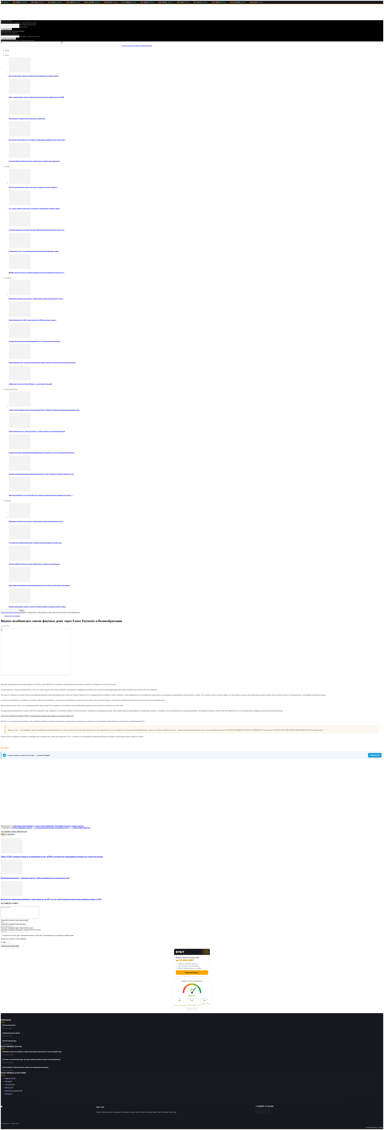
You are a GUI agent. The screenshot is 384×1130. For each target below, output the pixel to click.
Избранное (8, 500)
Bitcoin (7, 55)
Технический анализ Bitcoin (11, 1033)
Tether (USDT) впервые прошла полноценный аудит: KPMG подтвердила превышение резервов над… (44, 410)
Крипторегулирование (11, 389)
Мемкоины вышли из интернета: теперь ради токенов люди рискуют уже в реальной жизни (32, 1051)
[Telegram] (11, 817)
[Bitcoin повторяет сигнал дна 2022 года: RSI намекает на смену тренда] (20, 72)
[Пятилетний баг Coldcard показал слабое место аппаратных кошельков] (20, 157)
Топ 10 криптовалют (9, 1025)
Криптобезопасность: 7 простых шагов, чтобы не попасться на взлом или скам (37, 431)
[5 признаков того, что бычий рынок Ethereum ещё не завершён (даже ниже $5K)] (20, 247)
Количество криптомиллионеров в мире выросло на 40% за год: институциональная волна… (42, 453)
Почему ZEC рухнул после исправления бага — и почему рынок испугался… (35, 341)
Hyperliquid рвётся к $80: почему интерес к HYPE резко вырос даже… (33, 320)
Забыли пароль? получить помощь (12, 31)
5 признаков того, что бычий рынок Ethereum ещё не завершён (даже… (34, 251)
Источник (5, 748)
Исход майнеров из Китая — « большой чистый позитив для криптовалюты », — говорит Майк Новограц (51, 828)
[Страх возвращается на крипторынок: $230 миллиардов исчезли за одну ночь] (20, 226)
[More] (18, 816)
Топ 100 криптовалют (9, 1041)
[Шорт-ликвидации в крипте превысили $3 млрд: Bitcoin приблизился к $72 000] (20, 93)
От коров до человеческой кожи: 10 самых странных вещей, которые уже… (35, 543)
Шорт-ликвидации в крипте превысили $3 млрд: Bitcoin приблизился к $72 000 (36, 97)
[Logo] (31, 46)
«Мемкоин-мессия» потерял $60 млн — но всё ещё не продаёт (30, 384)
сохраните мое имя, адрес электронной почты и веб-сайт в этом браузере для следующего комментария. (38, 935)
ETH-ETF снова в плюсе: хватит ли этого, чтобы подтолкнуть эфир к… (33, 187)
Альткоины (8, 278)
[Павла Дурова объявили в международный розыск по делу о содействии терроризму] (20, 581)
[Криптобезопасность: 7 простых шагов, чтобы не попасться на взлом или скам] (20, 427)
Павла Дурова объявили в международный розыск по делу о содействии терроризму (39, 585)
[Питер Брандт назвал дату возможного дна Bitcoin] (20, 114)
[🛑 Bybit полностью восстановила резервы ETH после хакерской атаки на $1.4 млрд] (20, 268)
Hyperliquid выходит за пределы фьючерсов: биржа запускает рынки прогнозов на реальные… (42, 362)
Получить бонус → (192, 972)
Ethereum (7, 166)
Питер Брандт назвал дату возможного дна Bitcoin (27, 118)
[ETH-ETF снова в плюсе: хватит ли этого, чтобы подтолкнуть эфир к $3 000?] (20, 183)
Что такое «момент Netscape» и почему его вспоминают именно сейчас (34, 208)
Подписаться (375, 755)
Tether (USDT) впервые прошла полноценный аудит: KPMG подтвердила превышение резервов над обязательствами (52, 857)
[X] (4, 817)
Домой (3, 612)
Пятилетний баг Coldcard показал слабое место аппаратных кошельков (34, 161)
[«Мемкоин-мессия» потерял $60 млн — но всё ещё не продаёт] (20, 380)
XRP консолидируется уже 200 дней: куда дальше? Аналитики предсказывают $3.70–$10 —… (41, 495)
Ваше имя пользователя (27, 25)
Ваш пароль (23, 27)
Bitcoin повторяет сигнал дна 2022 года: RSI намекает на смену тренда (33, 76)
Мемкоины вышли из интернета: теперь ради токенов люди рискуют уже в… (36, 299)
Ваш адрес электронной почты (29, 36)
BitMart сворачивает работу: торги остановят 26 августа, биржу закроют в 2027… (37, 607)
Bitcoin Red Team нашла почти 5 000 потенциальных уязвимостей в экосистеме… (37, 140)
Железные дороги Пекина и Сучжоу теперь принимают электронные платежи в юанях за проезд (49, 826)
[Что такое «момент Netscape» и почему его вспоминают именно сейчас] (20, 204)
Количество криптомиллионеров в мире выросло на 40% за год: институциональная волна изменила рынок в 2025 (51, 899)
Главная (7, 50)
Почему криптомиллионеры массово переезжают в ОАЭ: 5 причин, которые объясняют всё (41, 474)
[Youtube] (268, 1111)
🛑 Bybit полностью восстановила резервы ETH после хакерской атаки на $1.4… (37, 272)
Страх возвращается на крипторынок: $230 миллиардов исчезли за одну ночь (36, 230)
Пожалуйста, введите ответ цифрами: (13, 939)
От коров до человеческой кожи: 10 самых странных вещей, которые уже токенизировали (31, 1059)
